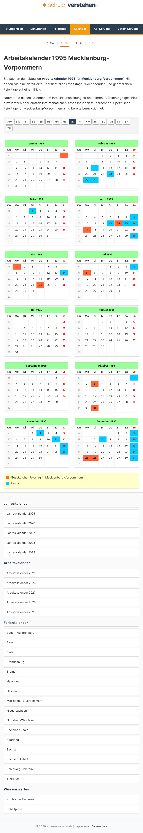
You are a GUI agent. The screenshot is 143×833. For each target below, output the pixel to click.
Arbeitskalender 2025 (21, 573)
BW (18, 121)
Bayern (11, 642)
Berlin (11, 652)
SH (126, 121)
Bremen (12, 671)
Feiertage (59, 28)
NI (80, 121)
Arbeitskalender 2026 (21, 583)
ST (118, 121)
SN (111, 121)
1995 (64, 43)
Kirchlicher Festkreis (20, 799)
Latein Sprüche (128, 28)
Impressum (82, 826)
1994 (50, 43)
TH (9, 128)
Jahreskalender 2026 (21, 523)
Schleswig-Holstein (20, 769)
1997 (92, 43)
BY (26, 121)
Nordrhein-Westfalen (21, 720)
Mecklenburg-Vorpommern (24, 701)
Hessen (12, 691)
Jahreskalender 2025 (21, 513)
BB (41, 121)
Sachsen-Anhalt (17, 759)
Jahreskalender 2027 (21, 533)
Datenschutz (99, 826)
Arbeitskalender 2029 (21, 612)
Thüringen (13, 778)
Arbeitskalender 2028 (21, 602)
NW (88, 121)
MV (72, 121)
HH (57, 121)
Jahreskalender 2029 (21, 552)
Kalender (80, 28)
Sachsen (12, 749)
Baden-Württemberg (20, 632)
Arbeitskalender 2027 (21, 592)
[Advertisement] (71, 19)
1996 (79, 43)
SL (103, 121)
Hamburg (13, 681)
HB (49, 121)
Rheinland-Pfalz (17, 730)
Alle (9, 121)
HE (64, 121)
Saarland (13, 740)
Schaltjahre (14, 809)
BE (33, 121)
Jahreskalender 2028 (21, 542)
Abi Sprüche (102, 28)
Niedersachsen (17, 710)
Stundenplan (14, 28)
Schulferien (38, 28)
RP (96, 121)
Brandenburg (15, 662)
